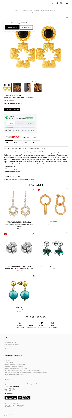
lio (5, 340)
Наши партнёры (8, 347)
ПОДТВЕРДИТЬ (12, 27)
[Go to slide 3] (35, 81)
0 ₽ (63, 3)
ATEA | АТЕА (53, 221)
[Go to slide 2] (33, 81)
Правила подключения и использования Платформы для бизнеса (22, 384)
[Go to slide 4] (36, 81)
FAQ (5, 349)
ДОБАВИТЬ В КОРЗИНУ (13, 109)
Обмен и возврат (9, 362)
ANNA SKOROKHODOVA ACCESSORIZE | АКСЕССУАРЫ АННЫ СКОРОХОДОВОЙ (19, 222)
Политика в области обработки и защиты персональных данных (22, 370)
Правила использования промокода (14, 364)
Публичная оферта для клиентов (13, 366)
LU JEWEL (53, 265)
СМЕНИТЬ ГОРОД (26, 27)
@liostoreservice (42, 327)
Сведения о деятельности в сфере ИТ (14, 375)
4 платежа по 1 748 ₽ (29, 137)
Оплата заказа (8, 358)
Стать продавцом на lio (11, 382)
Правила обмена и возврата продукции (15, 368)
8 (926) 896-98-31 (52, 326)
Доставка (7, 360)
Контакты (7, 351)
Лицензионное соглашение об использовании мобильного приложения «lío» (25, 373)
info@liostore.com (31, 327)
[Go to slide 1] (32, 81)
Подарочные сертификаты (11, 345)
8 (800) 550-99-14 (19, 327)
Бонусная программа (10, 343)
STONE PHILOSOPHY (12, 96)
